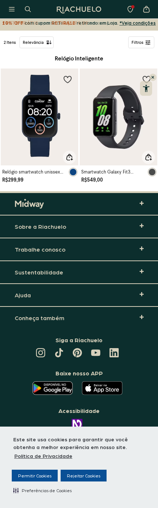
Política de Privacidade (43, 455)
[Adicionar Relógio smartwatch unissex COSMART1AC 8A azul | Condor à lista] (68, 79)
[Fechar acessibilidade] (153, 77)
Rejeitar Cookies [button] (83, 476)
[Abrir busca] (28, 9)
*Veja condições (137, 23)
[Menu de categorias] (11, 9)
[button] (42, 490)
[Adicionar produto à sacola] (69, 157)
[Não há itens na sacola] (146, 9)
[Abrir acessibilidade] (146, 88)
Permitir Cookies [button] (34, 476)
